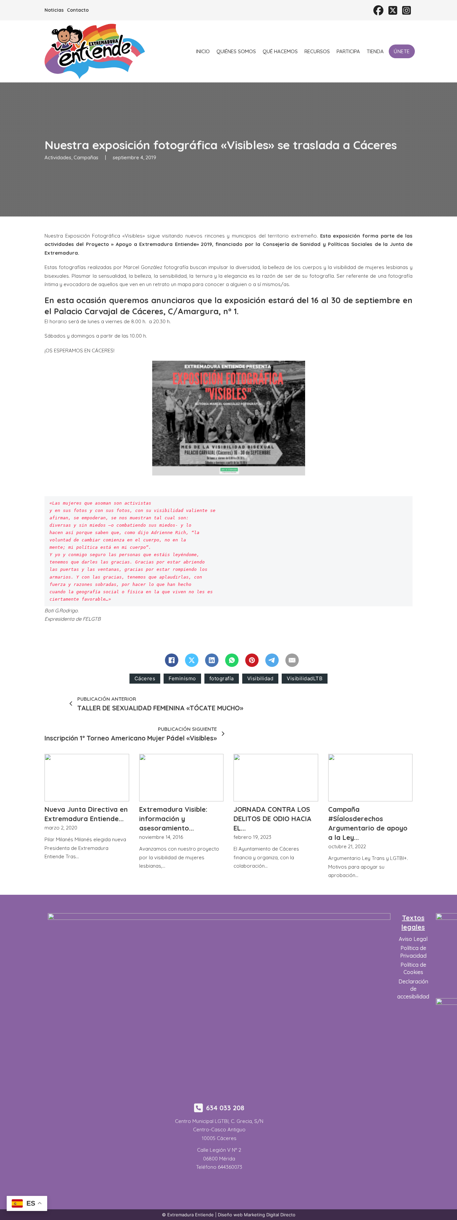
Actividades (57, 157)
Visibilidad (260, 678)
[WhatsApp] (232, 660)
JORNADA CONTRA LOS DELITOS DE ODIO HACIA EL (272, 818)
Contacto (78, 10)
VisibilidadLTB (305, 678)
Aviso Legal (413, 939)
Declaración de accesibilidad (413, 989)
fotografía (221, 678)
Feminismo (182, 678)
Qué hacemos (280, 51)
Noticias (54, 10)
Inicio (203, 51)
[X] (191, 660)
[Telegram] (272, 660)
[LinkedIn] (211, 660)
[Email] (292, 660)
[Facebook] (171, 660)
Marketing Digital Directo (269, 1214)
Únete (402, 51)
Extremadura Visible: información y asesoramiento (173, 818)
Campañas (86, 157)
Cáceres (145, 678)
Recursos (317, 51)
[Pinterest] (252, 660)
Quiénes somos (236, 51)
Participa (348, 51)
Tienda (375, 51)
